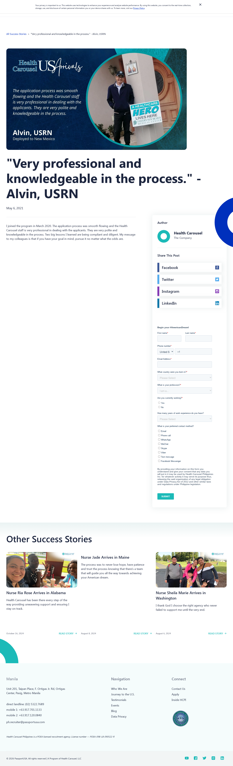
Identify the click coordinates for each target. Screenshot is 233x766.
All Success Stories (16, 33)
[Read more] (41, 569)
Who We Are (119, 689)
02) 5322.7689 (35, 704)
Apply (175, 694)
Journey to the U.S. (123, 694)
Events (115, 705)
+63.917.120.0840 (30, 715)
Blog (114, 711)
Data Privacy (118, 716)
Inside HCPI (179, 700)
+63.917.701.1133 (30, 710)
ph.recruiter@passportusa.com (25, 722)
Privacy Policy (139, 8)
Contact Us (178, 689)
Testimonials (118, 700)
